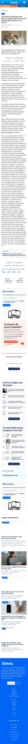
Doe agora (13, 6)
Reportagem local (18, 25)
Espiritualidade (4, 10)
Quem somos (14, 729)
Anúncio (14, 709)
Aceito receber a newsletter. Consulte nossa (14, 301)
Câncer (3, 272)
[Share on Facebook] (14, 61)
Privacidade (14, 739)
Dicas (4, 628)
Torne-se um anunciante (14, 734)
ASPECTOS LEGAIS (14, 732)
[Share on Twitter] (19, 61)
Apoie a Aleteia (14, 727)
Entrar (18, 683)
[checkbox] (3, 301)
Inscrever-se (6, 305)
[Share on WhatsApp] (24, 61)
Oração (22, 6)
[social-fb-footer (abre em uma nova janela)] (12, 721)
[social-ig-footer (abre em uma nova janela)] (17, 721)
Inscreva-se (14, 706)
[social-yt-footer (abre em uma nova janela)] (10, 721)
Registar (5, 6)
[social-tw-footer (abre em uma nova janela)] (15, 721)
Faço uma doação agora (10, 341)
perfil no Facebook (7, 132)
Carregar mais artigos (14, 418)
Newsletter (14, 702)
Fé (3, 553)
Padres (14, 272)
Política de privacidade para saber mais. (14, 301)
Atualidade (14, 690)
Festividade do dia (10, 475)
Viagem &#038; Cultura (14, 696)
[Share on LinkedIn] (17, 61)
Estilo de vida (14, 692)
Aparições (5, 577)
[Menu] (5, 2)
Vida (19, 272)
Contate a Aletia (14, 737)
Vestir (14, 707)
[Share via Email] (21, 61)
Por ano (14, 715)
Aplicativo (14, 704)
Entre (20, 363)
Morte (9, 272)
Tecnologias (5, 602)
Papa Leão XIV (6, 522)
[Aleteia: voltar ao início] (14, 2)
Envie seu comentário (14, 368)
